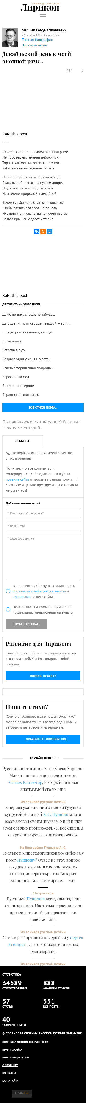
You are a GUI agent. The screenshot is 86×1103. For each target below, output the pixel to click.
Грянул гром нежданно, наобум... (28, 332)
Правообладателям (15, 1057)
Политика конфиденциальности (25, 1042)
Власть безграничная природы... (28, 367)
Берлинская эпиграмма (21, 394)
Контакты (9, 1073)
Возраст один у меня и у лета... (26, 359)
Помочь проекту (43, 676)
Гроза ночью (12, 341)
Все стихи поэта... (43, 407)
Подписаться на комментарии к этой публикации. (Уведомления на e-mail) (43, 609)
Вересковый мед (15, 376)
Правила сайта (12, 1049)
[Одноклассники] (43, 231)
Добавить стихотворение (46, 739)
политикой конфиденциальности (39, 591)
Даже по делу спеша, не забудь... (28, 314)
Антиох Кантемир (25, 782)
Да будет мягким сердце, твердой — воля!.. (36, 323)
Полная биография (37, 39)
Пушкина (36, 899)
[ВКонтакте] (36, 231)
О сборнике (10, 1065)
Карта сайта (10, 1080)
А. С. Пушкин (55, 814)
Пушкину (26, 860)
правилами (22, 596)
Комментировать (26, 624)
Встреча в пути (14, 350)
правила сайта (17, 479)
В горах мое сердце (18, 385)
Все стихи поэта (34, 45)
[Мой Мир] (49, 231)
